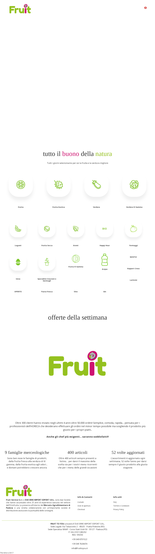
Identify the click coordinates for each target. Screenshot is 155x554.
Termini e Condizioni (120, 7)
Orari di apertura (84, 506)
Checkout (81, 509)
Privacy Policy (118, 509)
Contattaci (82, 7)
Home (71, 7)
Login (94, 7)
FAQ (135, 7)
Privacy (104, 7)
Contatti (81, 502)
